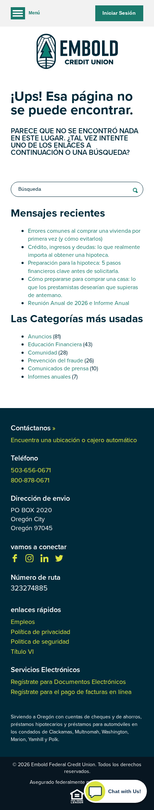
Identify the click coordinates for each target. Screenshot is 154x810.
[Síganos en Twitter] (59, 560)
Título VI (22, 651)
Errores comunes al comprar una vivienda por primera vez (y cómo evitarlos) (84, 235)
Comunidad (42, 352)
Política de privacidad (40, 632)
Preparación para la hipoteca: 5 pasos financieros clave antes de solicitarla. (74, 267)
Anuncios (40, 336)
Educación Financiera (55, 344)
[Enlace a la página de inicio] (77, 53)
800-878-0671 (30, 480)
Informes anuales (49, 376)
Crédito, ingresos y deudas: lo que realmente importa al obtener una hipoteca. (84, 251)
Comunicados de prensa (58, 368)
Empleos (23, 621)
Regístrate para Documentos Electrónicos (68, 681)
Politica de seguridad (40, 641)
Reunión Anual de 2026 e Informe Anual (78, 303)
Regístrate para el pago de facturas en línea (71, 691)
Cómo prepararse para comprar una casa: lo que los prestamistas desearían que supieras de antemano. (83, 287)
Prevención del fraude (55, 360)
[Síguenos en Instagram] (29, 560)
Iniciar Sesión (119, 13)
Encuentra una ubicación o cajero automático (74, 440)
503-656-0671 (31, 470)
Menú (34, 12)
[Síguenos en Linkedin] (44, 560)
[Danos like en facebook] (15, 560)
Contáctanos (33, 427)
